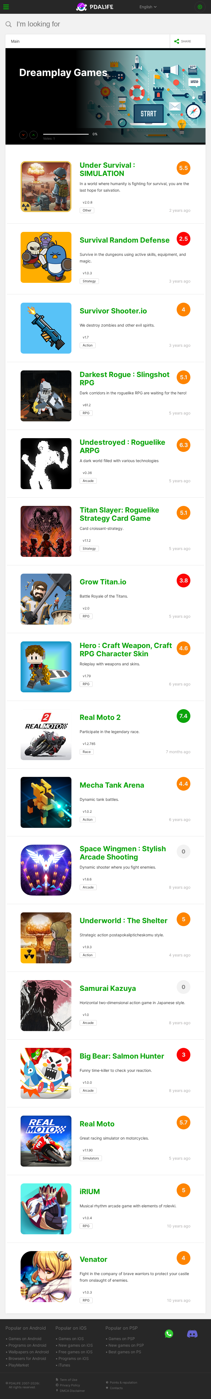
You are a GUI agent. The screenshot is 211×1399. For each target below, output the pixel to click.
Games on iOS (71, 1338)
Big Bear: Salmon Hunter (122, 1056)
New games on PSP (126, 1345)
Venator (93, 1259)
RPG (86, 413)
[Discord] (192, 1334)
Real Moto (97, 1124)
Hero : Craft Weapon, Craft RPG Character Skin (126, 649)
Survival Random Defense (125, 240)
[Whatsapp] (169, 1334)
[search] (95, 24)
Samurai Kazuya (108, 988)
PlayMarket (19, 1365)
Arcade (88, 481)
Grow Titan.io (103, 582)
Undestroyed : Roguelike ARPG (122, 446)
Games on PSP (122, 1338)
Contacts (116, 1388)
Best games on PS (125, 1351)
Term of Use (68, 1380)
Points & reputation (123, 1382)
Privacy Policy (70, 1385)
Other (87, 210)
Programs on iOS (74, 1358)
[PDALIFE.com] (95, 7)
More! (31, 88)
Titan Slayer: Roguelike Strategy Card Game (119, 514)
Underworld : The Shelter (124, 921)
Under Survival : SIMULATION (107, 169)
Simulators (91, 1158)
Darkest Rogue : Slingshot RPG (125, 378)
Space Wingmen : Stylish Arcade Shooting (123, 853)
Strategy (89, 281)
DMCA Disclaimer (72, 1391)
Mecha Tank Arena (112, 785)
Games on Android (25, 1338)
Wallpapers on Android (29, 1351)
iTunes (64, 1365)
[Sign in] (200, 6)
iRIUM (90, 1191)
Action (88, 345)
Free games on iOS (76, 1351)
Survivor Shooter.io (113, 311)
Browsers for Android (27, 1358)
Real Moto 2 (100, 717)
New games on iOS (76, 1345)
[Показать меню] (6, 7)
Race (87, 752)
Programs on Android (27, 1345)
